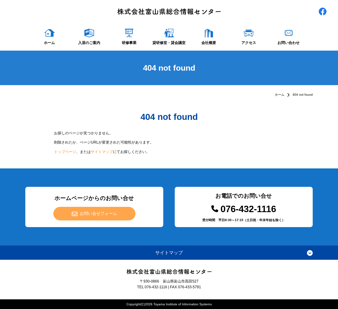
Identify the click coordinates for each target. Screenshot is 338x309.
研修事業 (129, 43)
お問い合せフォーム (98, 213)
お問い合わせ (289, 43)
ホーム (49, 43)
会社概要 (208, 43)
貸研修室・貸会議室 (169, 43)
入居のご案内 (89, 43)
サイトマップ (102, 152)
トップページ (65, 152)
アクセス (248, 43)
